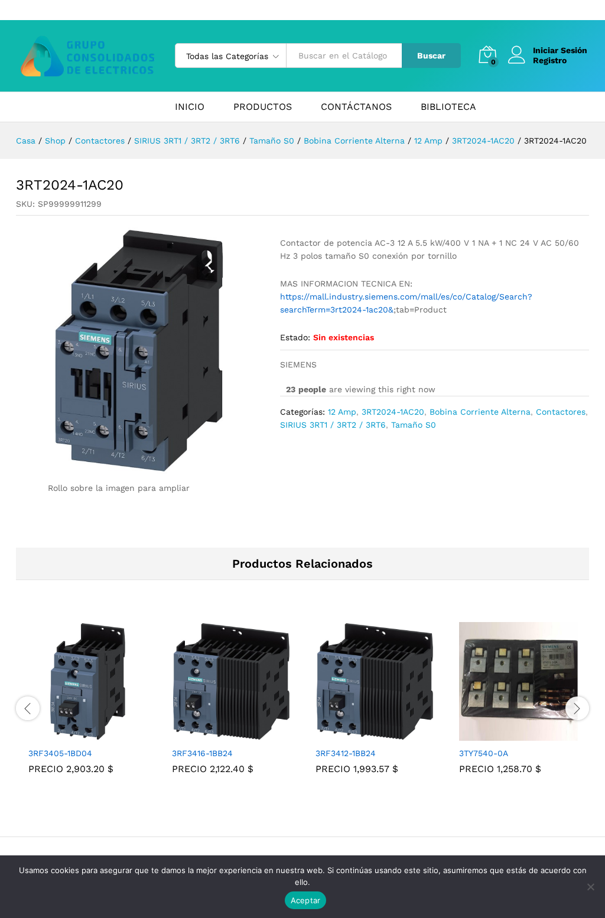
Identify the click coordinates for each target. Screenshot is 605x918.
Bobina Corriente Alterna (480, 411)
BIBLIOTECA (448, 107)
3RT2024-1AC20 (393, 411)
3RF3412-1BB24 (345, 753)
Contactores (561, 411)
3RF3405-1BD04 (60, 753)
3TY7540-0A (483, 753)
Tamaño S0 (413, 424)
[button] (74, 734)
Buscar (431, 55)
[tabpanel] (88, 707)
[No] (590, 887)
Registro (550, 60)
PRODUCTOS (262, 107)
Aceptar (306, 900)
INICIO (189, 107)
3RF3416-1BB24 (202, 753)
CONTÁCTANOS (356, 107)
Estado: (295, 337)
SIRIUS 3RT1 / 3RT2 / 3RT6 (333, 424)
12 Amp (342, 411)
